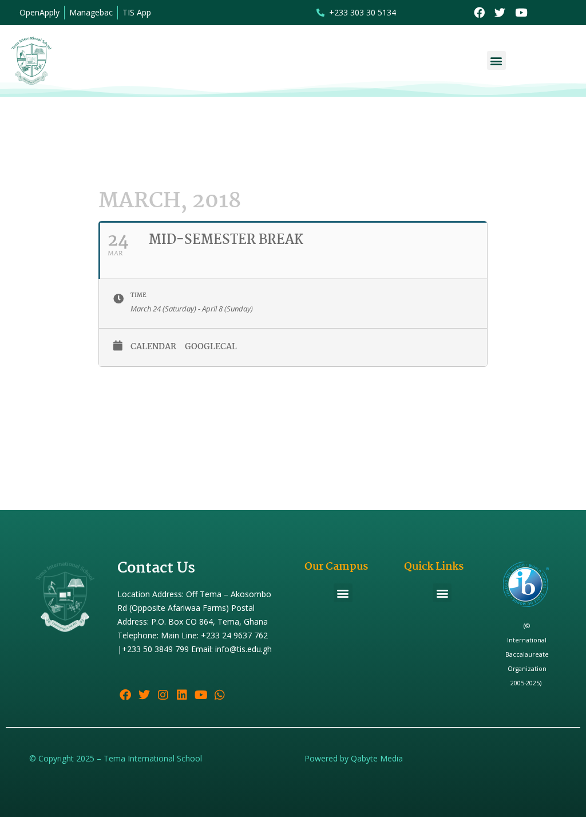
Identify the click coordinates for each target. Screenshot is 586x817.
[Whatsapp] (220, 695)
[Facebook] (479, 12)
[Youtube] (521, 12)
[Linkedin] (182, 695)
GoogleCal (211, 347)
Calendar (153, 347)
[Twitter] (500, 12)
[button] (496, 60)
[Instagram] (163, 695)
